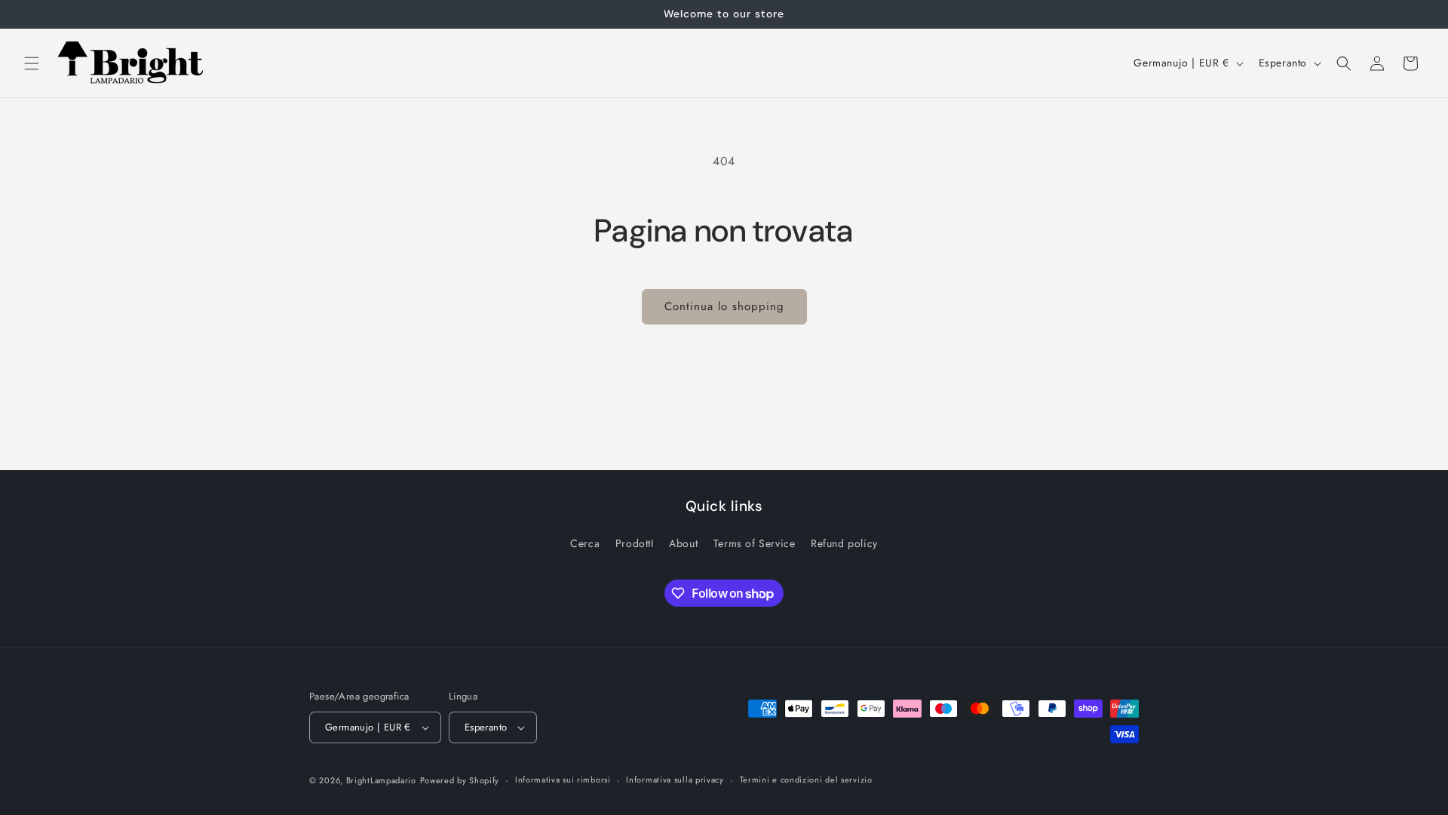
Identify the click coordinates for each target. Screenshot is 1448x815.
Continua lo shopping (724, 306)
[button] (31, 63)
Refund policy (844, 543)
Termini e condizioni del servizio (806, 779)
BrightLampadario (381, 780)
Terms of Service (754, 543)
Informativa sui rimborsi (563, 779)
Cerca (585, 543)
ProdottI (634, 543)
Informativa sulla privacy (675, 779)
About (683, 543)
